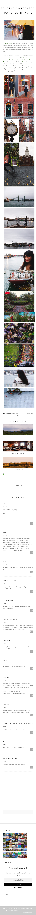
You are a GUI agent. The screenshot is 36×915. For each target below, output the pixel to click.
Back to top (27, 913)
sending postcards (18, 8)
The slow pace (9, 581)
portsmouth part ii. (18, 453)
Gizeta (6, 741)
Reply (31, 523)
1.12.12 (4, 584)
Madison (6, 641)
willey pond (18, 437)
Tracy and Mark (10, 619)
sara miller (8, 600)
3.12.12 (4, 727)
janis (5, 660)
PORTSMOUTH (29, 413)
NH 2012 (23, 413)
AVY (4, 504)
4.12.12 (4, 761)
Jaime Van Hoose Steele (13, 759)
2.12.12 (4, 707)
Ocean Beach (18, 485)
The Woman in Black (14, 59)
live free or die (18, 469)
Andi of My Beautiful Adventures (18, 724)
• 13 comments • (18, 16)
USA (18, 415)
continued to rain (8, 43)
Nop (4, 562)
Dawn (5, 533)
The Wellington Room (26, 57)
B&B (23, 61)
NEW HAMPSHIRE (15, 413)
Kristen (6, 704)
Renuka (6, 677)
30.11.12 (5, 506)
